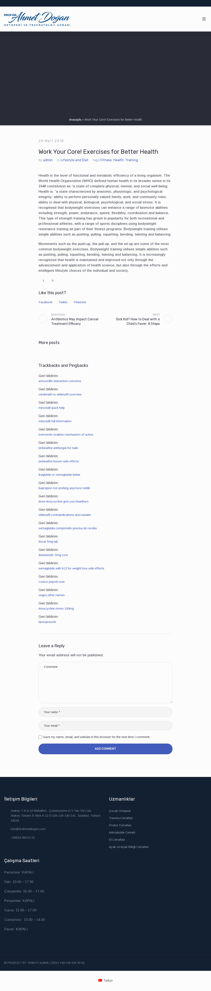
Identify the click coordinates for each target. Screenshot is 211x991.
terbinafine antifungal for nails (58, 448)
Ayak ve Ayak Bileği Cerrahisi (129, 847)
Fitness (106, 160)
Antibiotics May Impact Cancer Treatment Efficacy (75, 321)
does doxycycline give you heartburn (63, 501)
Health (118, 160)
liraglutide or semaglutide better (59, 474)
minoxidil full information (55, 421)
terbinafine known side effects (59, 461)
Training (131, 160)
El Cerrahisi (117, 839)
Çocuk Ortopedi (119, 811)
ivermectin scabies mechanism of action (66, 434)
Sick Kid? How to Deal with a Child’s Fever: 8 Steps (138, 321)
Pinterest (80, 302)
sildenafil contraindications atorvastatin (65, 514)
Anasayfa (75, 119)
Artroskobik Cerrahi (122, 832)
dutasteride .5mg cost (53, 555)
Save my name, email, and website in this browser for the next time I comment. (96, 737)
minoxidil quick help (52, 407)
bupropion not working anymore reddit (64, 488)
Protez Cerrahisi (120, 825)
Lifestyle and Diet (74, 160)
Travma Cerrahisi (120, 818)
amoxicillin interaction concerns (60, 381)
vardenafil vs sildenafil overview (60, 394)
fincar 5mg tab (48, 541)
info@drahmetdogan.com (28, 829)
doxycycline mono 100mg (56, 608)
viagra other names (52, 595)
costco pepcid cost (51, 581)
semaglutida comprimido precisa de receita (68, 528)
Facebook (45, 302)
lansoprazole (47, 622)
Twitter (63, 302)
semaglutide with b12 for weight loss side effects (71, 568)
